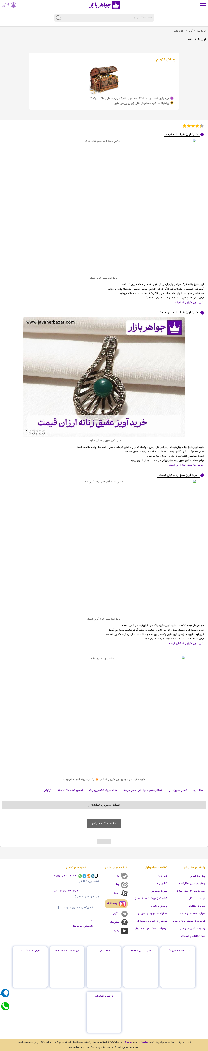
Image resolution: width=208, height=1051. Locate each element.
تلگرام (116, 913)
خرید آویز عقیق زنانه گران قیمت (186, 643)
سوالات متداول (197, 906)
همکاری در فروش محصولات (152, 921)
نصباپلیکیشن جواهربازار (82, 923)
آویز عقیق (178, 31)
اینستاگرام (112, 903)
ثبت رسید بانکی (196, 898)
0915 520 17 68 (65, 876)
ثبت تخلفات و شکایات (193, 936)
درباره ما (162, 876)
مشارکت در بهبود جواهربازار (152, 913)
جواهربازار (201, 31)
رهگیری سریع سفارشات (192, 883)
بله (118, 876)
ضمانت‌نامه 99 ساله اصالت (190, 891)
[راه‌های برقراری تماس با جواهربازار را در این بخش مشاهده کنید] (5, 1006)
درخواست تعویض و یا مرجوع (189, 921)
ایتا (117, 884)
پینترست (114, 922)
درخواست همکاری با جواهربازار (150, 928)
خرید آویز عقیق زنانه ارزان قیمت (186, 465)
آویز (191, 31)
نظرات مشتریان (159, 891)
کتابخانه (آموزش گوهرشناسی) (151, 898)
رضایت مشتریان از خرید (192, 928)
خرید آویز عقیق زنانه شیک (189, 302)
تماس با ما (161, 883)
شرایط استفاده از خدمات (192, 913)
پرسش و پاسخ (159, 906)
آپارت (116, 893)
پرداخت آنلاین (197, 876)
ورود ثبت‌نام (5, 5)
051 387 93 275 (66, 891)
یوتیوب (115, 930)
